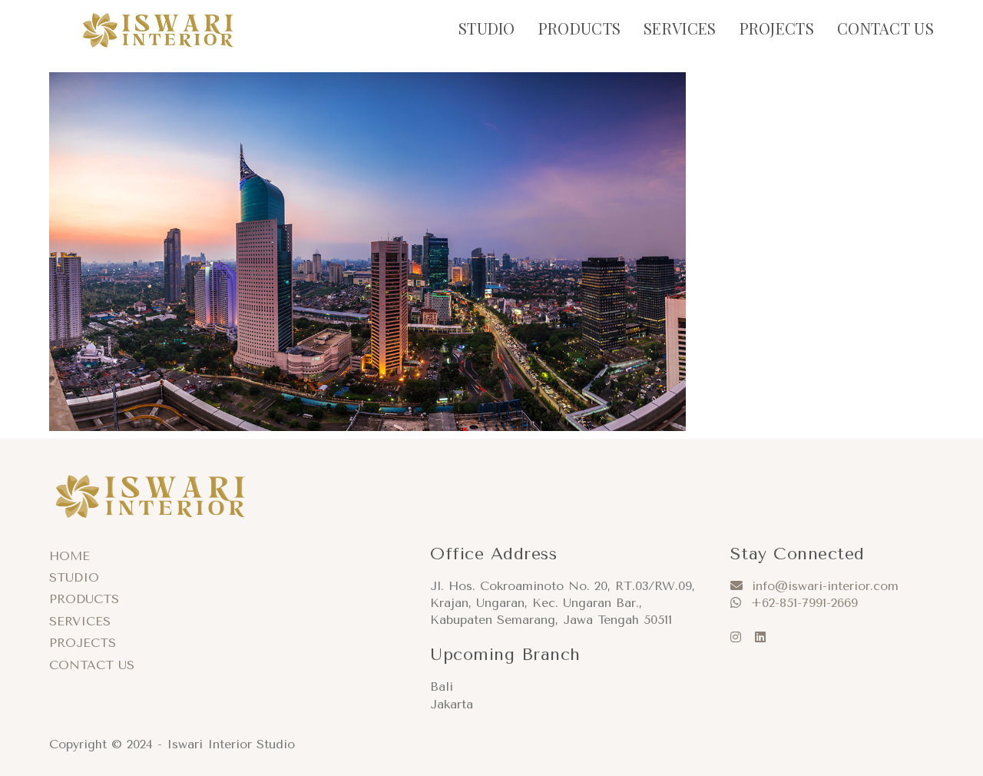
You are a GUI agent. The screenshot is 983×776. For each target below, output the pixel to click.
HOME (69, 556)
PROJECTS (82, 642)
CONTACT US (91, 665)
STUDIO (74, 577)
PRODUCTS (84, 599)
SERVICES (80, 621)
